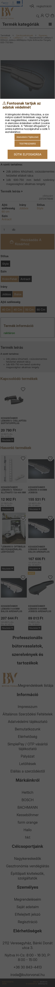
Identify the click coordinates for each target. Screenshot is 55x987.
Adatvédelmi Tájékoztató (27, 136)
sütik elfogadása (27, 154)
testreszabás (27, 143)
